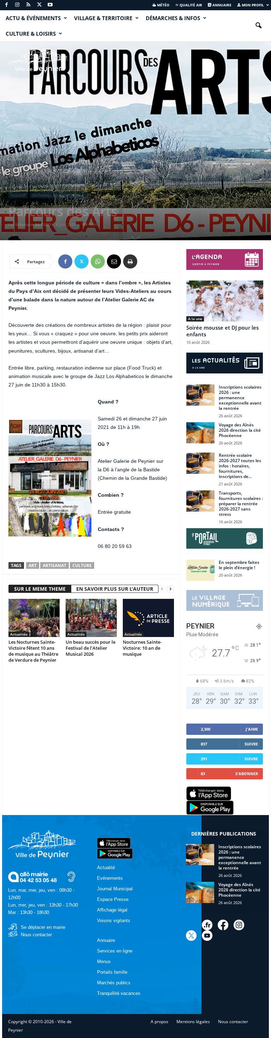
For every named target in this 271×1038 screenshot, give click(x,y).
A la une (195, 318)
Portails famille (112, 972)
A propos (159, 1022)
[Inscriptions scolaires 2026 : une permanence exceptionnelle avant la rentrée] (200, 395)
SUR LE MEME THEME (40, 588)
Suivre (251, 744)
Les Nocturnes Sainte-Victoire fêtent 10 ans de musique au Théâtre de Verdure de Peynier (33, 651)
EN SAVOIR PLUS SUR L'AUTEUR (114, 588)
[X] (39, 5)
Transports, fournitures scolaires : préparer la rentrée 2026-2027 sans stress (241, 503)
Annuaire (221, 4)
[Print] (130, 261)
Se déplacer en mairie (43, 927)
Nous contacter (36, 934)
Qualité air (190, 4)
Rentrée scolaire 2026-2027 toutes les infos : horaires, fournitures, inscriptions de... (240, 465)
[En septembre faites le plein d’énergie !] (200, 570)
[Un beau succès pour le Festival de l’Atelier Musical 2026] (91, 618)
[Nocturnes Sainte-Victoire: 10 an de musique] (148, 618)
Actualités (19, 634)
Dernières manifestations (58, 195)
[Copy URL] (146, 261)
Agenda (18, 195)
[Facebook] (6, 5)
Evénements (110, 878)
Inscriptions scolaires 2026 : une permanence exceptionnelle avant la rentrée (240, 397)
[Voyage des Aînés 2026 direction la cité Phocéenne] (200, 432)
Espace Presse (112, 899)
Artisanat (54, 565)
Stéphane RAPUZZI (33, 224)
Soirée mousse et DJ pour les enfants (222, 331)
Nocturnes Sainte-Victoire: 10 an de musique (142, 648)
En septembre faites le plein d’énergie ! (239, 565)
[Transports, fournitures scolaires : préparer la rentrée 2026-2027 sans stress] (200, 501)
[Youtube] (50, 5)
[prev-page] (161, 589)
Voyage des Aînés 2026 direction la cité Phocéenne (240, 430)
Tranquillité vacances (118, 993)
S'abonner (246, 773)
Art (33, 565)
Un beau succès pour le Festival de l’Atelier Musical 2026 (90, 648)
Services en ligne (114, 951)
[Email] (114, 261)
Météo (162, 4)
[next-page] (170, 589)
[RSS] (28, 5)
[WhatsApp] (98, 261)
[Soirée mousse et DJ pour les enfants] (224, 301)
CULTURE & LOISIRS (31, 33)
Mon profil (252, 4)
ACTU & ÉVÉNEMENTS (33, 18)
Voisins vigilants (113, 920)
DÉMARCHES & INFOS (173, 18)
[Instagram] (17, 5)
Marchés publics (114, 982)
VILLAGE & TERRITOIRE (103, 18)
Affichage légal (112, 910)
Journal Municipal (115, 888)
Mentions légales (193, 1022)
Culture (82, 565)
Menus (104, 961)
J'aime (252, 729)
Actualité (106, 867)
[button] (258, 26)
